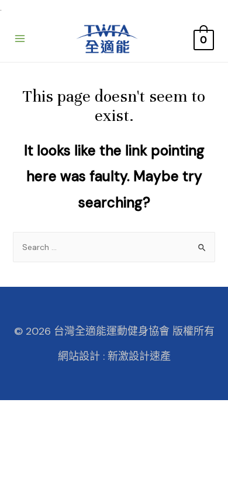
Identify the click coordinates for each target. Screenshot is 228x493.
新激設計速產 (139, 356)
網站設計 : (81, 356)
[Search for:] (114, 247)
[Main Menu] (20, 38)
